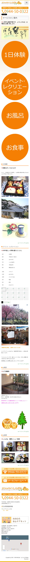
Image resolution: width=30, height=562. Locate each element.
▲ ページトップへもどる (23, 242)
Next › (8, 302)
